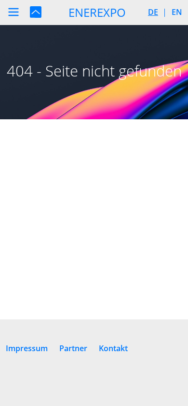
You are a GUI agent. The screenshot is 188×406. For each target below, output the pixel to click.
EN (177, 12)
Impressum (27, 348)
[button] (13, 12)
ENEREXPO (97, 12)
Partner (73, 348)
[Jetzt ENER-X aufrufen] (35, 11)
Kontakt (113, 348)
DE (153, 12)
